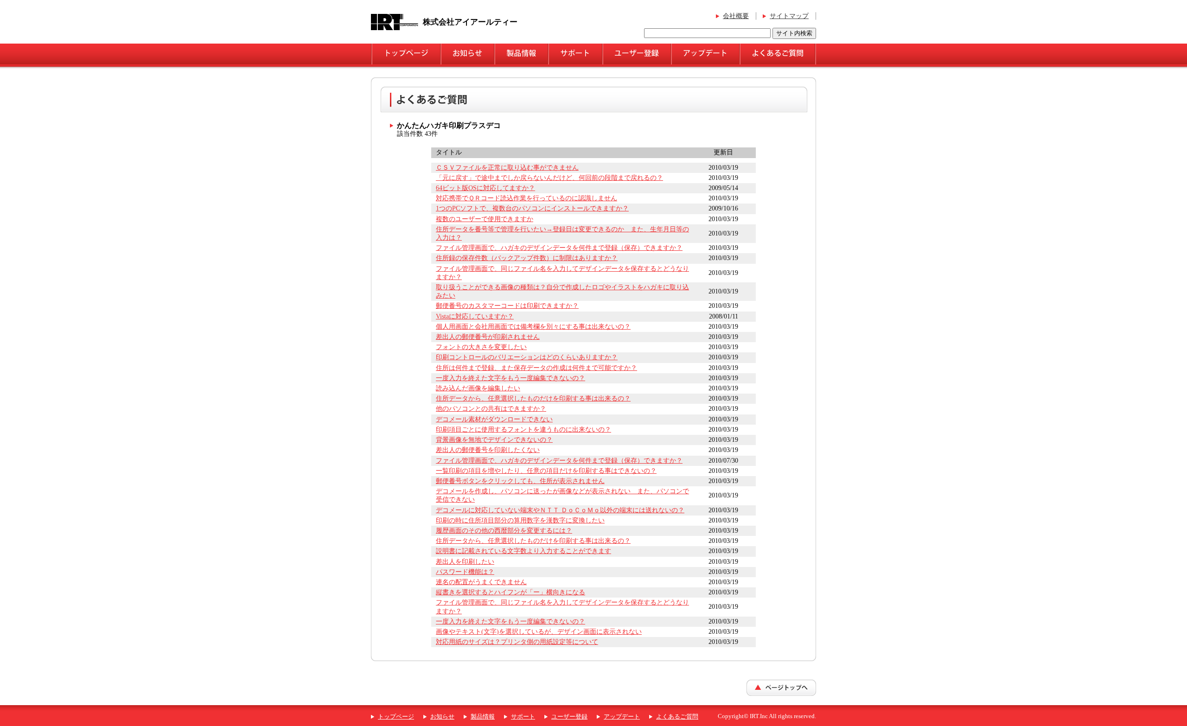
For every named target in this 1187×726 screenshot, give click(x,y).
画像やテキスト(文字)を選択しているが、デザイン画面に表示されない (539, 631)
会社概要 (736, 16)
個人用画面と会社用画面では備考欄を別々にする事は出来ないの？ (533, 326)
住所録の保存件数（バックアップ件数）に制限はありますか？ (527, 258)
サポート (523, 716)
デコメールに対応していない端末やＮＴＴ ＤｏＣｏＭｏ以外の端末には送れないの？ (560, 510)
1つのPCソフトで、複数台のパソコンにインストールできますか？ (532, 208)
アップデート (622, 716)
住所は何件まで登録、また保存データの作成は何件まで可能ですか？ (536, 367)
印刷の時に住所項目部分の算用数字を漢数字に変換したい (520, 520)
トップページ (396, 716)
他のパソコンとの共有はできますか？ (491, 408)
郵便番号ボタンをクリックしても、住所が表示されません (520, 481)
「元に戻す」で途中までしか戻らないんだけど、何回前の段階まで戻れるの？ (549, 177)
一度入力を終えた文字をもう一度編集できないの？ (510, 378)
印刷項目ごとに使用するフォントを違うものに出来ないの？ (523, 429)
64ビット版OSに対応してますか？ (485, 188)
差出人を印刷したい (465, 561)
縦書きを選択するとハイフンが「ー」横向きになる (510, 592)
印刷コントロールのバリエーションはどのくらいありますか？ (527, 357)
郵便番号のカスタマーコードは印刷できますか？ (507, 305)
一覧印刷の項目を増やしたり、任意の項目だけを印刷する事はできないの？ (546, 470)
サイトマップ (789, 16)
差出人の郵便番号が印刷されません (488, 336)
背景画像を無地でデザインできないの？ (494, 439)
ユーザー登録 (569, 716)
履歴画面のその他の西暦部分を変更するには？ (504, 530)
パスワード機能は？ (465, 571)
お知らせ (442, 716)
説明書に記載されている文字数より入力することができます (523, 551)
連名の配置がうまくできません (481, 582)
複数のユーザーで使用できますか (484, 219)
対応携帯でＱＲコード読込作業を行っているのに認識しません (526, 198)
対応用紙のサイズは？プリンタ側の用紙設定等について (517, 641)
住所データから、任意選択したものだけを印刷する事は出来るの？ (533, 398)
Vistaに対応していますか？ (475, 316)
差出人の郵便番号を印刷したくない (488, 449)
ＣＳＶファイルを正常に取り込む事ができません (507, 167)
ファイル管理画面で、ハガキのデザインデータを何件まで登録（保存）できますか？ (559, 247)
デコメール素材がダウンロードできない (494, 419)
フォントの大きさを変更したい (481, 347)
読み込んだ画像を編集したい (478, 388)
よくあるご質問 (677, 716)
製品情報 (483, 716)
